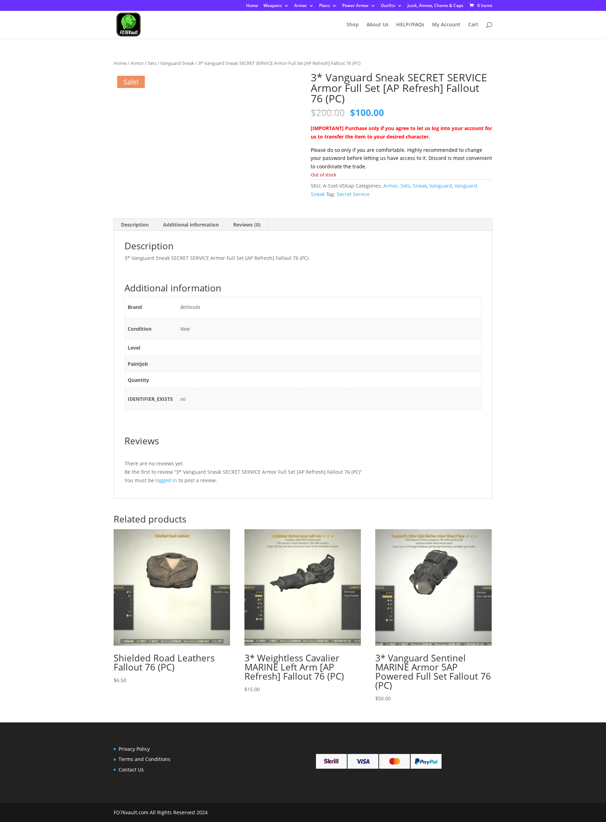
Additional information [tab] (191, 224)
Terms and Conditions (144, 759)
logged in (166, 480)
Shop (352, 25)
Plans (324, 6)
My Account (446, 25)
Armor (300, 6)
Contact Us (131, 769)
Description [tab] (135, 224)
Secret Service (353, 194)
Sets (152, 63)
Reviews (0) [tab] (247, 224)
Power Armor (355, 6)
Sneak (420, 185)
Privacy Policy (134, 749)
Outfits (388, 6)
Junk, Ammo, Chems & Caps (435, 6)
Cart (473, 25)
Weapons (272, 6)
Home (252, 6)
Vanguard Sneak (177, 63)
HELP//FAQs (410, 25)
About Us (377, 25)
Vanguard (440, 185)
